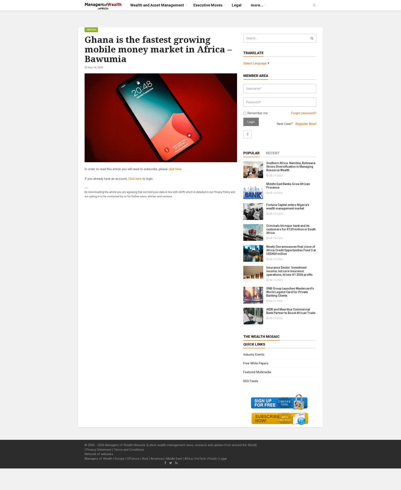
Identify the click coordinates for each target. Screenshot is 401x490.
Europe (119, 459)
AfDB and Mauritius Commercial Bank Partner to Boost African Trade (290, 311)
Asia (145, 459)
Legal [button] (236, 5)
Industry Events (253, 354)
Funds (212, 459)
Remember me (257, 113)
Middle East (174, 459)
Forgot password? (303, 113)
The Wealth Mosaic (261, 336)
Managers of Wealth (98, 459)
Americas (157, 459)
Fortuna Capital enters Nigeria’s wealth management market (287, 206)
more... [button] (257, 5)
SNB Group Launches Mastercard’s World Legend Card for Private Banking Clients (290, 292)
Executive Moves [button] (207, 5)
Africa (188, 459)
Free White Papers (255, 363)
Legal (223, 459)
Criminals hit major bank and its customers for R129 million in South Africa (291, 229)
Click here (135, 179)
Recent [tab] (273, 153)
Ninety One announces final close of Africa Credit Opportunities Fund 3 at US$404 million (291, 250)
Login (251, 122)
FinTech (91, 29)
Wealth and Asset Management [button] (157, 5)
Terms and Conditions (129, 450)
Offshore (133, 459)
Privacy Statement (98, 450)
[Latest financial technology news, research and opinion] (103, 6)
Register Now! (305, 124)
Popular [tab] (251, 153)
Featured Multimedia (257, 372)
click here (175, 169)
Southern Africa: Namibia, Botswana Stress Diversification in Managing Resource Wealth (290, 166)
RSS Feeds (250, 381)
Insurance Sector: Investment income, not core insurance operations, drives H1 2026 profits (289, 271)
